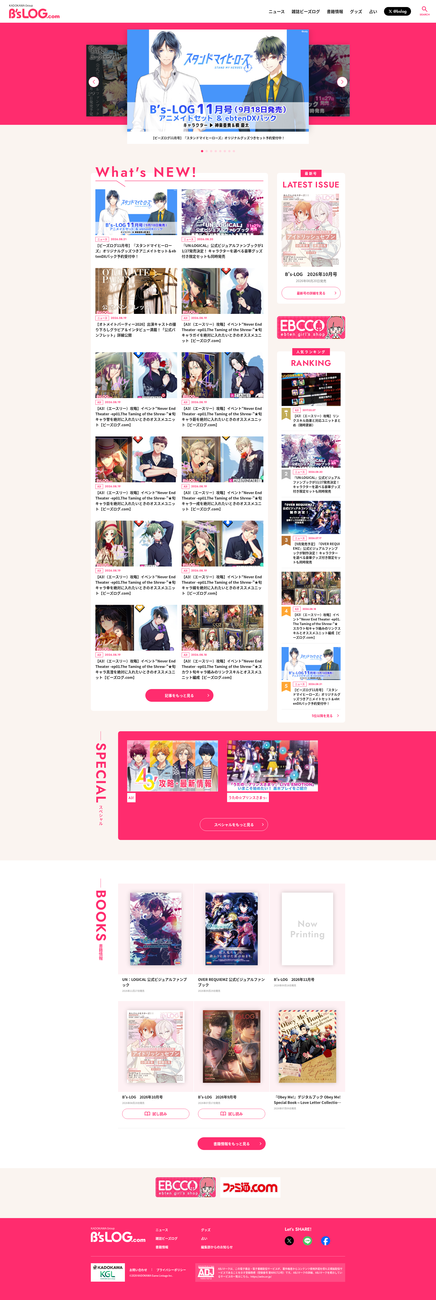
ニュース (277, 11)
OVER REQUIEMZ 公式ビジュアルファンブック (231, 982)
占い (373, 11)
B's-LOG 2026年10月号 (311, 274)
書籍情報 (335, 11)
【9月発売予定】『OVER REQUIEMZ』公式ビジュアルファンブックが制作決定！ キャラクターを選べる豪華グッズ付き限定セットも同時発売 (317, 553)
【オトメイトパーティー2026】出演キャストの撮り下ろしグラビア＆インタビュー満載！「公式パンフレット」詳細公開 (135, 329)
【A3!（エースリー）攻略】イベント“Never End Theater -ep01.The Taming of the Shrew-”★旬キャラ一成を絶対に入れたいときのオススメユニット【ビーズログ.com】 (222, 501)
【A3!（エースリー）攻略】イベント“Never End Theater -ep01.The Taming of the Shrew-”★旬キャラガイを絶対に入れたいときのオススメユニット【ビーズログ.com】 (222, 332)
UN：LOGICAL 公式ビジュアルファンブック (154, 982)
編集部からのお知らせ (217, 1247)
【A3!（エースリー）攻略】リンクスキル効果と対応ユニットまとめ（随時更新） (317, 420)
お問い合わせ (138, 1270)
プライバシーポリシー (171, 1270)
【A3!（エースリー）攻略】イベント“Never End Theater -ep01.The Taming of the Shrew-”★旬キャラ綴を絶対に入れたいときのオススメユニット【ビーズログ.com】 (222, 585)
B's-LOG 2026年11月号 (294, 979)
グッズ (356, 11)
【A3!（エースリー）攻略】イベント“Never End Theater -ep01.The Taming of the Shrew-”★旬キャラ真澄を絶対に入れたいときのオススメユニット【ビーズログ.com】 (135, 669)
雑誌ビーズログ (306, 11)
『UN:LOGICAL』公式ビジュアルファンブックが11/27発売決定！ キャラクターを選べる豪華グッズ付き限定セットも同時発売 (222, 251)
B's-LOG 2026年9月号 (217, 1097)
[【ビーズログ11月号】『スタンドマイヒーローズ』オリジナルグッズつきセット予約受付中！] (218, 81)
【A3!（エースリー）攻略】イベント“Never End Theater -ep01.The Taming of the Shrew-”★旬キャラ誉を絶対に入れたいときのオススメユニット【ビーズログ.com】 (135, 416)
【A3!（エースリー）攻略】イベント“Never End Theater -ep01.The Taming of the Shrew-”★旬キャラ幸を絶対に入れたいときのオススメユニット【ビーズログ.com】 (135, 585)
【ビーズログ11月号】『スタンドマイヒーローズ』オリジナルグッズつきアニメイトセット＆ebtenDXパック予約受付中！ (135, 251)
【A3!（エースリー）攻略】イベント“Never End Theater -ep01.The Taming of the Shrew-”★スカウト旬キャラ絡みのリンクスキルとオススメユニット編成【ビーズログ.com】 (222, 669)
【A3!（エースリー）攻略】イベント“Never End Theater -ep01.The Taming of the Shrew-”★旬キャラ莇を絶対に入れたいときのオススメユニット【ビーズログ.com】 (222, 416)
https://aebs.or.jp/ (261, 1276)
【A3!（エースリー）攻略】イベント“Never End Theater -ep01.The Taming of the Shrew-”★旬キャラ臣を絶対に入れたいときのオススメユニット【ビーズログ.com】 (135, 501)
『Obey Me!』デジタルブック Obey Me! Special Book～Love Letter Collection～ (307, 1099)
